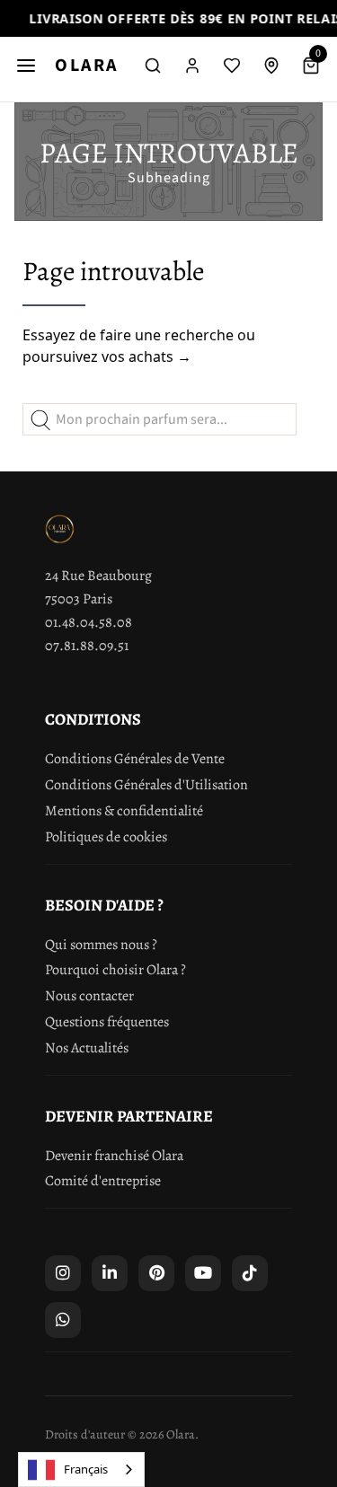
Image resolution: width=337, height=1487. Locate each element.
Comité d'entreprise (103, 1181)
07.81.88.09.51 (87, 646)
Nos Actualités (87, 1048)
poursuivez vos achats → (106, 356)
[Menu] (26, 66)
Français (86, 1469)
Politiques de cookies (106, 837)
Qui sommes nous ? (101, 945)
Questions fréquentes (107, 1022)
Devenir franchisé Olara (114, 1156)
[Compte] (192, 66)
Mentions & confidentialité (124, 811)
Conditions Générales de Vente (135, 759)
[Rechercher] (153, 66)
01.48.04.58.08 (88, 622)
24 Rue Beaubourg (98, 575)
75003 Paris (78, 599)
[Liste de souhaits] (232, 66)
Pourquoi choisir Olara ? (115, 970)
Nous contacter (89, 996)
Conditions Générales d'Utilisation (146, 785)
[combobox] (81, 1469)
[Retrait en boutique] (271, 66)
